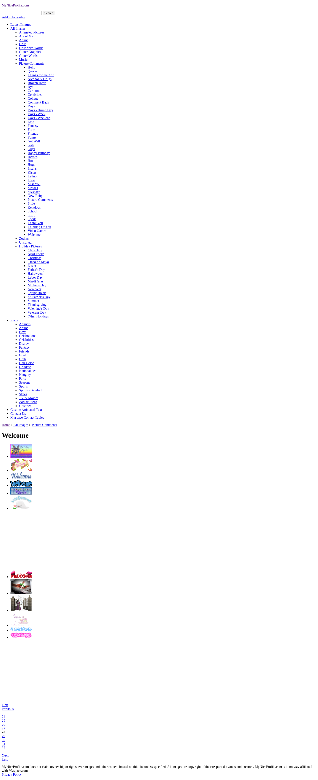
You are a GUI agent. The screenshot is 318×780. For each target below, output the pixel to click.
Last (5, 759)
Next (5, 755)
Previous (8, 709)
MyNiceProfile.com (15, 5)
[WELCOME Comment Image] (21, 478)
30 (3, 740)
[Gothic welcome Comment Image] (21, 610)
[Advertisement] (140, 540)
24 (3, 716)
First (5, 705)
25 (3, 720)
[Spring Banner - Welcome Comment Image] (21, 470)
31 (3, 744)
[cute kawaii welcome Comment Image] (21, 625)
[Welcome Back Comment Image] (21, 456)
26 (3, 724)
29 (3, 736)
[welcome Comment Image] (21, 577)
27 (3, 728)
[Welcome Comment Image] (21, 485)
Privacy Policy (12, 774)
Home (6, 425)
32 (3, 748)
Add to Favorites (13, 17)
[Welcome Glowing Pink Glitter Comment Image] (21, 637)
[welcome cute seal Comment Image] (21, 508)
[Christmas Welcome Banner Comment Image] (21, 493)
